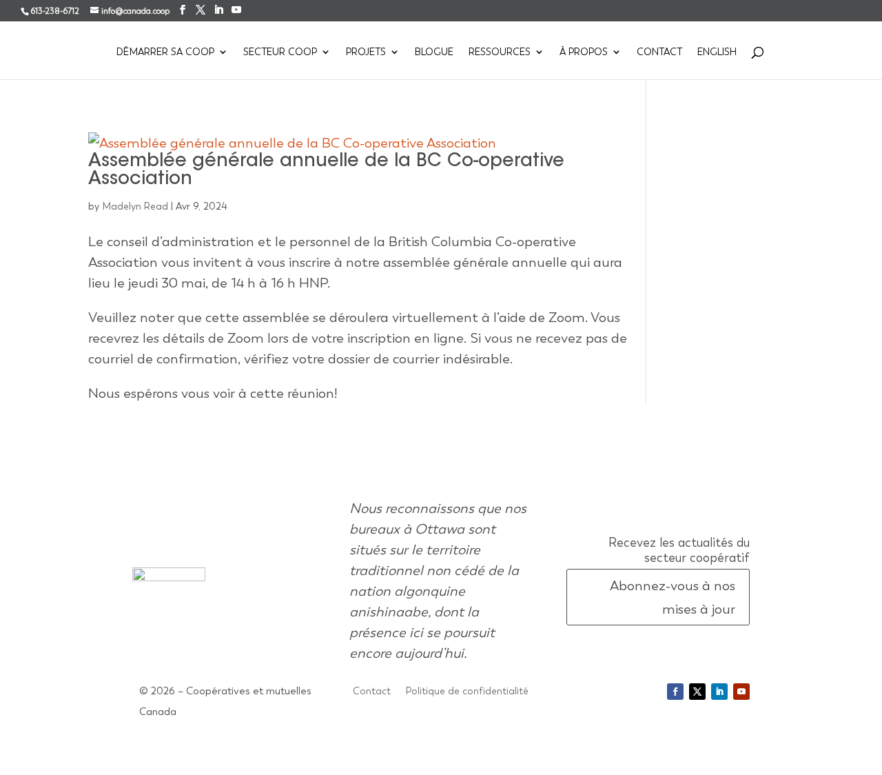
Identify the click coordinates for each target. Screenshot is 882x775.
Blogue (434, 52)
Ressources (500, 52)
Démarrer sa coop (165, 52)
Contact (659, 52)
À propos (584, 52)
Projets (366, 52)
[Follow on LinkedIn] (719, 691)
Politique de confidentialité (467, 691)
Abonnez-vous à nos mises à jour (672, 597)
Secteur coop (280, 52)
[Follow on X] (697, 691)
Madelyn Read (135, 206)
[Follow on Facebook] (675, 691)
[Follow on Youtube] (741, 691)
